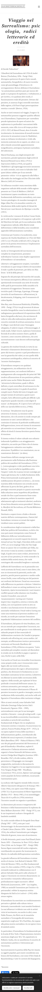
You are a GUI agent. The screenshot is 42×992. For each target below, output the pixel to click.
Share (6, 972)
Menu (39, 7)
